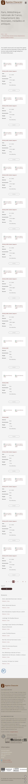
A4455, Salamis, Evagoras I (9, 140)
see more (14, 90)
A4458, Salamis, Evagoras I (9, 244)
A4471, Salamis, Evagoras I (9, 486)
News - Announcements (5, 754)
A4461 (5, 348)
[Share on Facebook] (25, 779)
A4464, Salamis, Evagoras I (9, 452)
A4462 (5, 382)
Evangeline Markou (14, 731)
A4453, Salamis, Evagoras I (9, 71)
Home (2, 34)
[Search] (6, 589)
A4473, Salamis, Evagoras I (9, 555)
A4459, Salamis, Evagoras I (9, 279)
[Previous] (6, 581)
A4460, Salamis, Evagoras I (9, 313)
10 (22, 581)
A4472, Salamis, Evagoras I (9, 521)
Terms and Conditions (5, 750)
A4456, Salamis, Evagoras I (9, 175)
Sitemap (2, 757)
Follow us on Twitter (6, 760)
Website (4, 601)
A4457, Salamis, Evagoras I (9, 209)
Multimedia (3, 755)
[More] (25, 581)
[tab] (14, 600)
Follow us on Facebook (7, 762)
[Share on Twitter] (25, 776)
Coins (6, 34)
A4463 (5, 417)
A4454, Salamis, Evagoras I (9, 105)
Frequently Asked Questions (6, 752)
